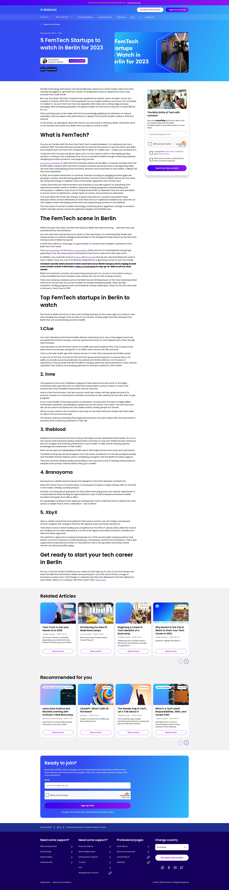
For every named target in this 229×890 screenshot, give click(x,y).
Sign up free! (87, 805)
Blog (133, 17)
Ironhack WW (46, 827)
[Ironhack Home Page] (48, 9)
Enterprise (149, 17)
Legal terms (45, 882)
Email (48, 780)
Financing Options (85, 17)
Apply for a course (177, 9)
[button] (45, 17)
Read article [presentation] (58, 651)
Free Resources (134, 2)
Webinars (121, 17)
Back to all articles (52, 24)
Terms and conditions (61, 882)
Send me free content (167, 168)
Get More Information (150, 9)
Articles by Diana (77, 61)
